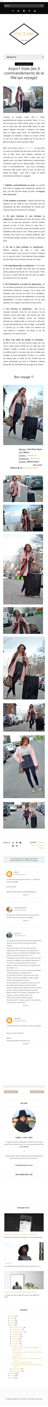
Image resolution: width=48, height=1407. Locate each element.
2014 (12, 1375)
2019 (12, 1318)
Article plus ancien (37, 1092)
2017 (12, 1323)
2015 (12, 1373)
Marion (16, 872)
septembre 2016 (18, 1332)
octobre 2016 (17, 1330)
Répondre (26, 895)
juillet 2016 (16, 1336)
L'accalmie (8, 1263)
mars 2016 (16, 1345)
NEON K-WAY (16, 1350)
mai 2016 (15, 1341)
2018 (12, 1321)
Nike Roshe (35, 458)
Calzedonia (32, 455)
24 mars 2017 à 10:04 (20, 1021)
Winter (42, 848)
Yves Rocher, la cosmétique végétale (25, 1347)
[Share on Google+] (16, 845)
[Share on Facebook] (13, 842)
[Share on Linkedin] (13, 845)
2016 (12, 1325)
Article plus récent (11, 1092)
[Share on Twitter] (20, 842)
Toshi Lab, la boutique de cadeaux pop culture (20, 1292)
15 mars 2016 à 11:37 (20, 935)
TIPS (32, 845)
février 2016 (16, 1369)
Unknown (17, 1019)
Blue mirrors (16, 1356)
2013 (12, 1378)
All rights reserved (35, 1399)
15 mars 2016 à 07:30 (20, 910)
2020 (12, 1316)
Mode (41, 842)
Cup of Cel (17, 933)
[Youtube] (34, 10)
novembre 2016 (18, 1327)
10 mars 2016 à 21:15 (20, 874)
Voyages (40, 845)
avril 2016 (16, 1343)
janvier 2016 (16, 1371)
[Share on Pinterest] (16, 842)
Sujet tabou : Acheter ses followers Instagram (20, 1234)
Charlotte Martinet (20, 908)
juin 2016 (15, 1339)
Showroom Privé (30, 467)
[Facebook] (13, 10)
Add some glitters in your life (22, 1362)
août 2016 (16, 1334)
